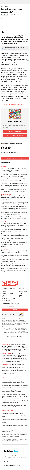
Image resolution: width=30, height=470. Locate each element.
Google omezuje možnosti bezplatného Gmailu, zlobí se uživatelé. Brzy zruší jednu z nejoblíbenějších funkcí (13, 170)
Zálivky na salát (21, 356)
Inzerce (20, 295)
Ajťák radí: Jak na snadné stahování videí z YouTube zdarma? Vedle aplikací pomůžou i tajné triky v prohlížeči (14, 270)
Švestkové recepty (17, 359)
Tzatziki (20, 358)
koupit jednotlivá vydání (15, 135)
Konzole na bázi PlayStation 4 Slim (18, 370)
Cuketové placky (5, 358)
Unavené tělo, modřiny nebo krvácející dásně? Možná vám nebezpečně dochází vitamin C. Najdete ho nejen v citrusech (14, 421)
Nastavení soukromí (7, 296)
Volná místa (5, 289)
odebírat (15, 309)
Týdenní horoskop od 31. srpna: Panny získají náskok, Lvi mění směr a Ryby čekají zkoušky (14, 435)
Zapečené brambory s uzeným (13, 361)
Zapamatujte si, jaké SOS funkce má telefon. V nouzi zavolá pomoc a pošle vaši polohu (14, 406)
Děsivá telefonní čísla (16, 344)
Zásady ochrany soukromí (8, 298)
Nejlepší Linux (11, 373)
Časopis (6, 6)
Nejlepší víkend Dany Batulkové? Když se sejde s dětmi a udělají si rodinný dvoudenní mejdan (15, 440)
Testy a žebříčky (6, 194)
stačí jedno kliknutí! (14, 49)
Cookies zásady (6, 300)
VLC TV (17, 372)
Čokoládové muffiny (11, 355)
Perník (7, 359)
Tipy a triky (4, 249)
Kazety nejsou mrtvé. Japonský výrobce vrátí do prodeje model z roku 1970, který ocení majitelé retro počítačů (15, 386)
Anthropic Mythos (22, 369)
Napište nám (19, 143)
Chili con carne (5, 356)
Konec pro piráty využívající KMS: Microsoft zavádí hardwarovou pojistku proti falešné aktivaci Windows (14, 244)
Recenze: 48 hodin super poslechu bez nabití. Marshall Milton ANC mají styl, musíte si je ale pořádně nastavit (13, 197)
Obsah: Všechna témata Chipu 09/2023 (12, 104)
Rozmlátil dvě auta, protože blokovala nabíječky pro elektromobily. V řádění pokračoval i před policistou (13, 381)
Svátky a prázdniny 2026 (15, 349)
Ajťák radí (7, 349)
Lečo (11, 359)
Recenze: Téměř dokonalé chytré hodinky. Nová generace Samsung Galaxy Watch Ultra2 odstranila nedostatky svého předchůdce (14, 208)
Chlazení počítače (16, 364)
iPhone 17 (12, 372)
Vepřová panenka (16, 353)
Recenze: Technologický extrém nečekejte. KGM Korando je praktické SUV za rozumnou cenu (15, 401)
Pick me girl (21, 346)
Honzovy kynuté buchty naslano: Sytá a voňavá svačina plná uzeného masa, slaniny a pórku (14, 426)
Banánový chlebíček (21, 355)
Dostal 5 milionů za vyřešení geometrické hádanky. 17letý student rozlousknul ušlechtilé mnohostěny (15, 391)
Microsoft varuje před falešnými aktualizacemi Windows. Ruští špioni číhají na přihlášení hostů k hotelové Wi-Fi (14, 225)
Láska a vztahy (18, 347)
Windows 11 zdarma (12, 369)
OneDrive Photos (10, 367)
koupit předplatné (15, 131)
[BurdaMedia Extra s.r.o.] (10, 283)
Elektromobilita (5, 372)
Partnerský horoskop (12, 346)
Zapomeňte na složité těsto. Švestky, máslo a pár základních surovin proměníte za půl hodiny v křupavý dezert (14, 415)
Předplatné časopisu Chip (8, 288)
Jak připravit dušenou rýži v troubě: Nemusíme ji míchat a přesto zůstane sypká (15, 431)
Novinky (3, 166)
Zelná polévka (13, 358)
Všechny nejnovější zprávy (15, 158)
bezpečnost (4, 221)
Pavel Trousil (4, 15)
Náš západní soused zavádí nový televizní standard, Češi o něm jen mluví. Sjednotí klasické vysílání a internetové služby (14, 185)
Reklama (4, 291)
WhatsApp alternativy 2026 (14, 350)
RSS (19, 296)
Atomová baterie (5, 370)
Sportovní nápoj (13, 356)
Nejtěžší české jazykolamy (8, 347)
